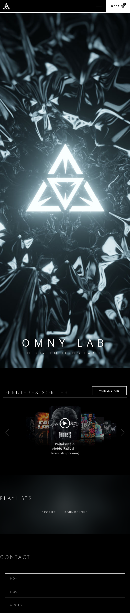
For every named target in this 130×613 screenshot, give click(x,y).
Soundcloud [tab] (76, 512)
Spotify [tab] (49, 512)
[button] (7, 432)
